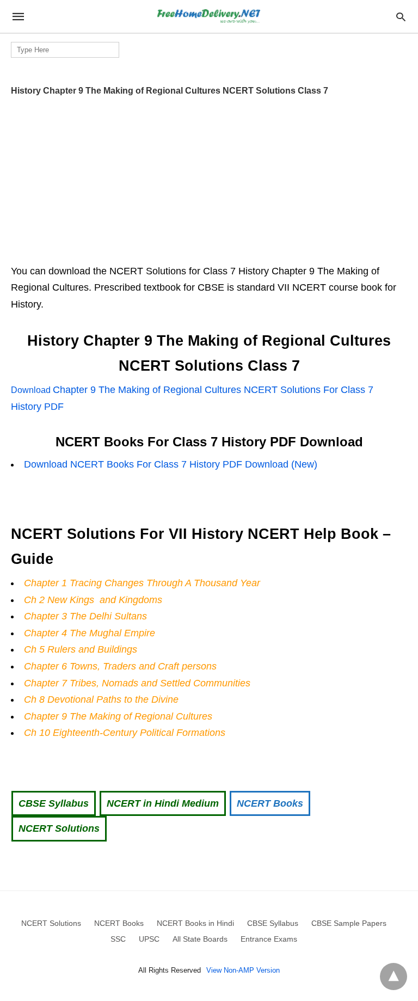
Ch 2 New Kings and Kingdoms (93, 599)
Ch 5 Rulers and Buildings (80, 649)
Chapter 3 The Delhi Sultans (85, 616)
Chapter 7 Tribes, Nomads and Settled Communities (137, 683)
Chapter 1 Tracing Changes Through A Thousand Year (142, 583)
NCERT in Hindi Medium (163, 803)
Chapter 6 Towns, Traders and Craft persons (120, 666)
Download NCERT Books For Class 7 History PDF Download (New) (170, 464)
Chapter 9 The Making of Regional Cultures (118, 716)
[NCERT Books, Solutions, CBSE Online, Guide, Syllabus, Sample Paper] (208, 16)
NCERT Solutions (59, 828)
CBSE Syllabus (54, 803)
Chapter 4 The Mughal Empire (89, 633)
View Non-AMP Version (243, 970)
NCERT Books (270, 803)
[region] (209, 177)
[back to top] (393, 976)
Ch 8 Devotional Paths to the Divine (101, 699)
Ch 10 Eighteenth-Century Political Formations (124, 732)
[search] (401, 16)
